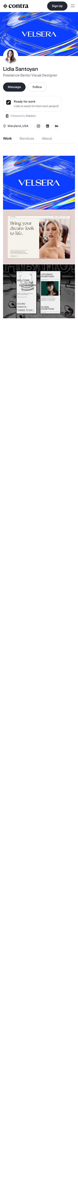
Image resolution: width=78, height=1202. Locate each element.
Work (7, 138)
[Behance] (56, 126)
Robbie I (31, 115)
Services (27, 138)
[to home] (16, 6)
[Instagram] (38, 126)
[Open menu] (72, 6)
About (47, 138)
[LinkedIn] (47, 126)
